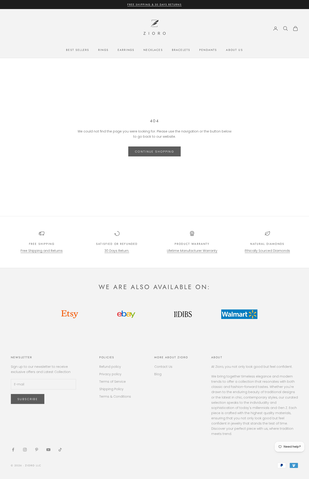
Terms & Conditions (115, 396)
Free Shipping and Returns (42, 250)
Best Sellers (77, 50)
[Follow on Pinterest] (36, 449)
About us (234, 50)
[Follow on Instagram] (25, 449)
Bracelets (181, 50)
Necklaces (153, 50)
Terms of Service (112, 381)
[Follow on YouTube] (48, 449)
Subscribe (27, 399)
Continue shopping (154, 151)
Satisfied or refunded (117, 244)
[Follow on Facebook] (13, 449)
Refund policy (110, 366)
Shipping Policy (111, 389)
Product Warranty (192, 244)
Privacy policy (110, 374)
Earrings (126, 50)
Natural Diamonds (267, 244)
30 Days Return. (117, 250)
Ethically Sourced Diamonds (267, 250)
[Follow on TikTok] (60, 449)
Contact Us (163, 366)
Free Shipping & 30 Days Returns (154, 4)
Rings (103, 50)
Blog (158, 374)
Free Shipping (42, 244)
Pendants (208, 50)
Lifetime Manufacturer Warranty (192, 250)
